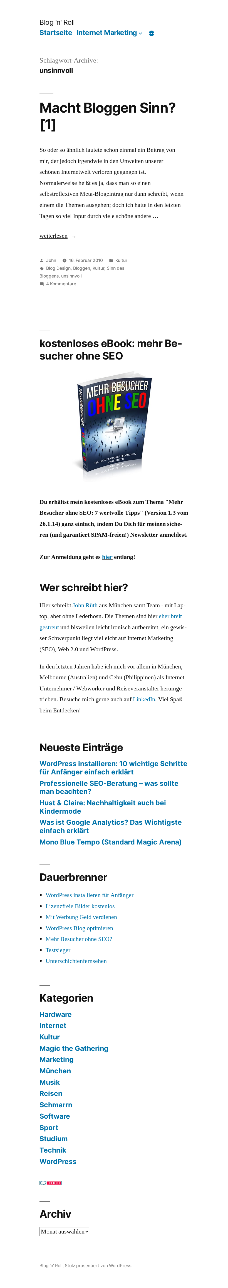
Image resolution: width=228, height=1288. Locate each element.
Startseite (55, 32)
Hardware (55, 1014)
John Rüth (85, 605)
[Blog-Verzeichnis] (50, 1183)
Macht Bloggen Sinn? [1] (107, 115)
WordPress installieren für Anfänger (89, 895)
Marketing (56, 1059)
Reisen (50, 1093)
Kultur (121, 260)
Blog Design (58, 268)
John (51, 260)
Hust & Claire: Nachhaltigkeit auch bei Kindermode (102, 807)
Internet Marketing (107, 32)
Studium (53, 1139)
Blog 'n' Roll (57, 22)
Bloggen (81, 268)
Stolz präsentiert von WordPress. (98, 1265)
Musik (49, 1082)
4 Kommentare (61, 283)
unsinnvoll (71, 276)
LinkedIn (144, 699)
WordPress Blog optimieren (79, 928)
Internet (52, 1025)
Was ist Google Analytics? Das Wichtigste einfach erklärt (110, 826)
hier (107, 557)
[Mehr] (151, 33)
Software (54, 1116)
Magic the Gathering (73, 1048)
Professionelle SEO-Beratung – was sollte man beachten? (109, 787)
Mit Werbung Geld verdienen (81, 917)
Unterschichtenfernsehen (76, 961)
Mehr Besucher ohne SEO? (79, 939)
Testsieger (58, 950)
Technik (52, 1150)
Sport (48, 1127)
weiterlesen (53, 236)
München (55, 1071)
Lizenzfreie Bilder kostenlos (80, 906)
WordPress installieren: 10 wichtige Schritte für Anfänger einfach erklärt (113, 767)
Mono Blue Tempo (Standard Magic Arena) (110, 842)
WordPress (57, 1161)
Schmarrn (55, 1105)
